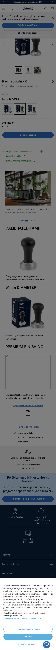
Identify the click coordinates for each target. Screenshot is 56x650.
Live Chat (46, 644)
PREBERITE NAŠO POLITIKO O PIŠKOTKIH (22, 618)
